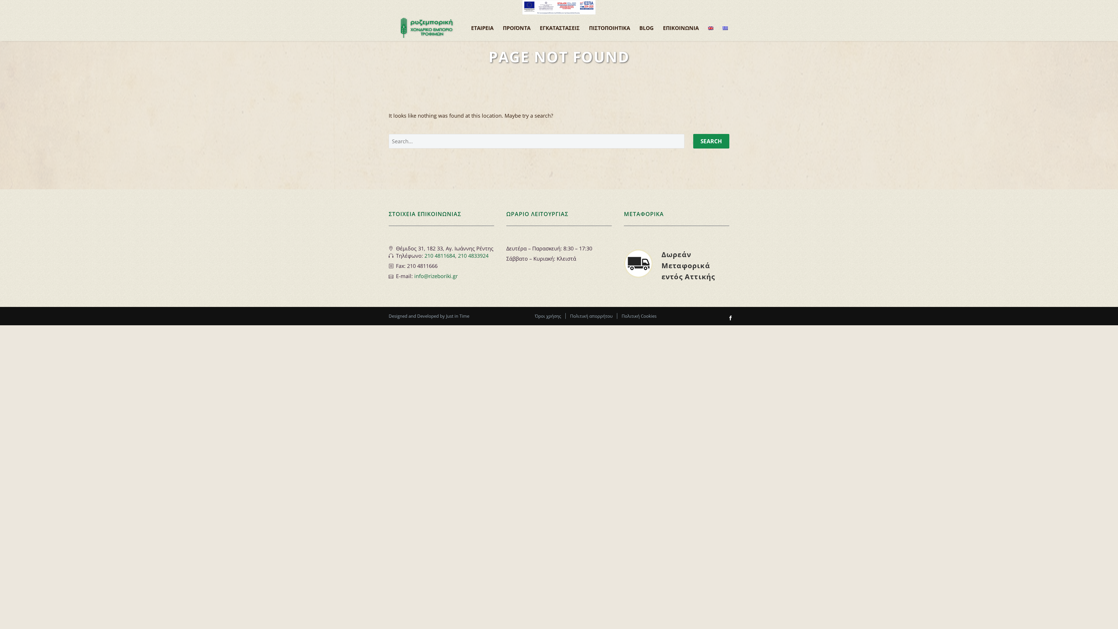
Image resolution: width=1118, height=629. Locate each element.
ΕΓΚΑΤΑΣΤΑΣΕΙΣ (560, 27)
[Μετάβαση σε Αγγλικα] (710, 28)
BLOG (646, 27)
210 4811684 (439, 255)
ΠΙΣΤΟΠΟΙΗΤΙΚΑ (609, 27)
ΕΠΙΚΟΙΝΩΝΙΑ (681, 27)
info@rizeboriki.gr (436, 276)
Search (711, 141)
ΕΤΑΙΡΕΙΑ (482, 27)
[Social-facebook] (730, 318)
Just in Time (457, 316)
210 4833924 (473, 255)
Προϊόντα (516, 27)
